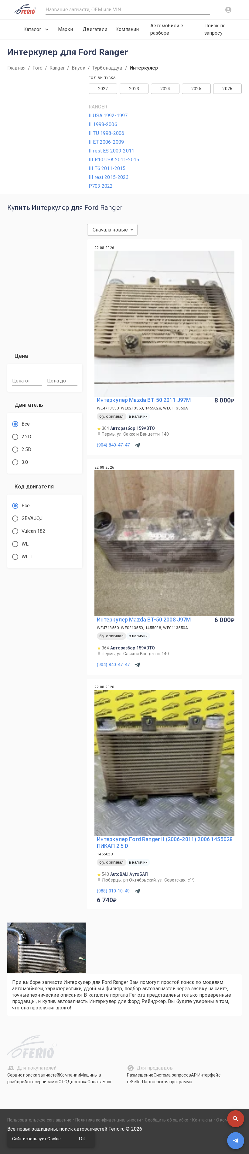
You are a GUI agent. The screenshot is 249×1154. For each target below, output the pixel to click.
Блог (107, 1081)
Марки (65, 29)
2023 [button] (134, 88)
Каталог (32, 29)
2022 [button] (103, 88)
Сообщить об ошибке (166, 1120)
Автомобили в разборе (166, 29)
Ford (37, 68)
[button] (235, 1118)
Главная (16, 68)
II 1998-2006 (103, 124)
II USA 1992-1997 (108, 115)
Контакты (202, 1120)
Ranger (57, 68)
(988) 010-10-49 (113, 891)
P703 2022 (101, 186)
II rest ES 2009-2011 (111, 151)
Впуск (78, 68)
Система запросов (172, 1075)
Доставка (77, 1081)
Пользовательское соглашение (39, 1120)
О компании (228, 1120)
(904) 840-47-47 (113, 445)
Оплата (95, 1081)
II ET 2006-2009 (106, 142)
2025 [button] (196, 88)
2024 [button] (165, 88)
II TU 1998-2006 (106, 133)
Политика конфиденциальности (108, 1120)
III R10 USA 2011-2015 (114, 160)
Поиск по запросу (215, 29)
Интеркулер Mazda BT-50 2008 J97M (144, 619)
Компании (127, 29)
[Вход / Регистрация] (228, 10)
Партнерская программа (167, 1081)
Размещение (140, 1075)
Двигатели (95, 29)
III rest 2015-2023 (109, 177)
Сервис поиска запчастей (33, 1075)
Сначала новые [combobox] (110, 230)
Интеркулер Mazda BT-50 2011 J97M (144, 400)
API (194, 1075)
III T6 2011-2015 (107, 168)
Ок (82, 1139)
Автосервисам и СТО (45, 1081)
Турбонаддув (107, 68)
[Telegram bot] (235, 1140)
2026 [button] (227, 88)
